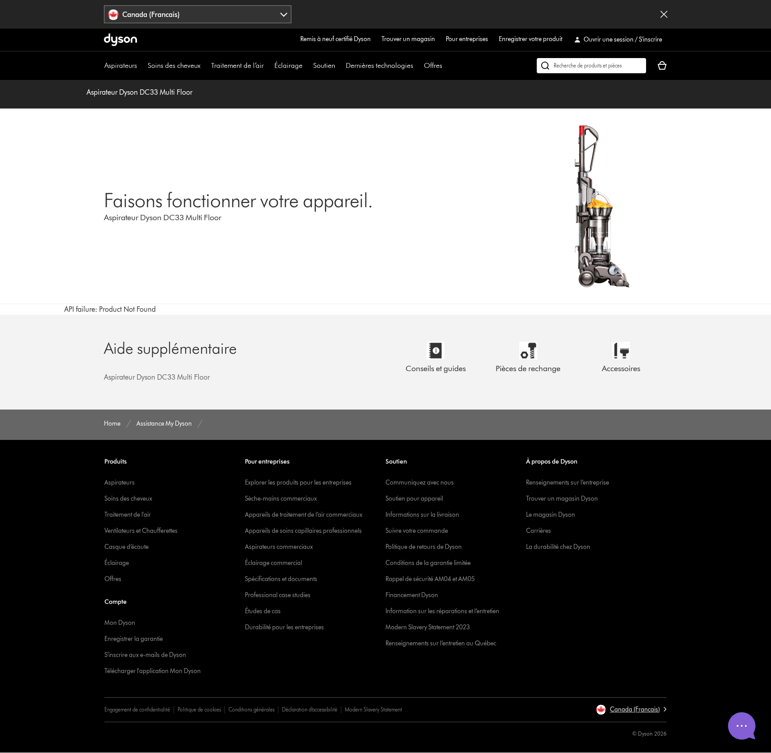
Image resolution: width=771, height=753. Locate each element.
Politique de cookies (199, 709)
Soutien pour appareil (414, 498)
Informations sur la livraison (422, 515)
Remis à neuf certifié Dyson (335, 39)
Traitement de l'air (127, 515)
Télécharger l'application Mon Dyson (152, 671)
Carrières (538, 531)
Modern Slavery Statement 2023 (428, 627)
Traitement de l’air (237, 65)
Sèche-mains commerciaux (281, 498)
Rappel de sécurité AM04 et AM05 (430, 579)
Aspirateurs (120, 65)
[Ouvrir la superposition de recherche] (591, 65)
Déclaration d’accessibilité (309, 709)
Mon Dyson (119, 623)
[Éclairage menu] (307, 65)
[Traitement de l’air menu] (268, 65)
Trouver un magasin (408, 39)
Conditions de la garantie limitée (428, 563)
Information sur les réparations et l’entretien (442, 611)
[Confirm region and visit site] (663, 14)
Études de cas (263, 611)
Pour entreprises (467, 39)
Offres (433, 65)
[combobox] (198, 14)
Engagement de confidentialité (137, 709)
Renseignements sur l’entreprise (567, 482)
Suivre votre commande (417, 531)
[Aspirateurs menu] (141, 65)
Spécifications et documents (281, 579)
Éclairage (288, 65)
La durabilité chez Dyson (558, 547)
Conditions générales (251, 709)
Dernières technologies (379, 65)
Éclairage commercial (273, 563)
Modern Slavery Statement (373, 709)
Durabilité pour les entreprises (284, 627)
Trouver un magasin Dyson (562, 498)
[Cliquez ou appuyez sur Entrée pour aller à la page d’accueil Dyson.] (120, 39)
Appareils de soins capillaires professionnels (303, 531)
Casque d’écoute (126, 547)
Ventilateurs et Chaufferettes (141, 531)
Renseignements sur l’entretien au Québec (441, 643)
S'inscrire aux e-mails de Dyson (145, 655)
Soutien (324, 65)
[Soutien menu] (339, 65)
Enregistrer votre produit (530, 39)
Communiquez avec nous (420, 482)
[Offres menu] (446, 65)
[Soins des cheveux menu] (204, 65)
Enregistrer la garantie (133, 639)
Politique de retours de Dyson (424, 547)
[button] (631, 709)
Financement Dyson (412, 595)
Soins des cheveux (174, 65)
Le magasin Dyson (550, 515)
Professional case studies (278, 595)
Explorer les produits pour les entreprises (298, 482)
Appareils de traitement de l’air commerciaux (303, 515)
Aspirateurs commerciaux (279, 547)
